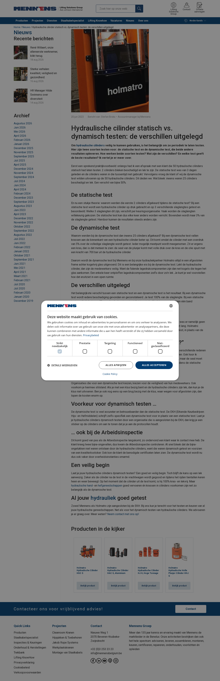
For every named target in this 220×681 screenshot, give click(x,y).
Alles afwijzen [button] (116, 365)
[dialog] (110, 340)
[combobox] (171, 305)
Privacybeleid (91, 335)
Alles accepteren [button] (154, 365)
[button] (62, 365)
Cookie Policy (110, 374)
